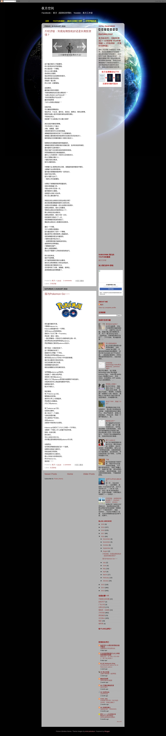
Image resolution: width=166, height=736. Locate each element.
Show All (119, 721)
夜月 (101, 305)
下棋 (107, 459)
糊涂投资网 (104, 679)
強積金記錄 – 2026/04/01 (108, 709)
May (104, 568)
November (106, 542)
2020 (103, 524)
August (105, 551)
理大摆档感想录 (111, 343)
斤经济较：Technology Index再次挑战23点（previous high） (113, 365)
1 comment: (67, 465)
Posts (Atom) (58, 479)
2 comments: (67, 280)
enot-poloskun (90, 731)
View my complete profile (107, 307)
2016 (103, 536)
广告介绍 (102, 604)
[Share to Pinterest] (83, 281)
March (105, 575)
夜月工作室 (102, 260)
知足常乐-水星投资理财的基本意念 (110, 646)
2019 (103, 527)
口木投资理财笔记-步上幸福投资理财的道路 (110, 654)
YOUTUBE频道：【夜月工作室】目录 (67, 21)
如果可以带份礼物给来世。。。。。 (113, 480)
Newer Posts (51, 474)
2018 (103, 530)
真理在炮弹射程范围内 (107, 717)
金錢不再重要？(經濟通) (108, 673)
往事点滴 (102, 607)
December (106, 539)
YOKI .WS (104, 699)
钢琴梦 (101, 624)
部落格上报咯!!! (111, 384)
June (105, 565)
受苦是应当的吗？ (112, 324)
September (107, 548)
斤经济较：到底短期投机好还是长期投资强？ (111, 555)
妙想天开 (102, 602)
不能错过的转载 (104, 599)
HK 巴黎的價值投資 (107, 685)
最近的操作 (104, 687)
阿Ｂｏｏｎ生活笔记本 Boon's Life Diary (108, 714)
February (106, 578)
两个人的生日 (110, 440)
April (104, 571)
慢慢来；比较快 (104, 610)
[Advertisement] (110, 116)
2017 (103, 533)
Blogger (107, 731)
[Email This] (76, 281)
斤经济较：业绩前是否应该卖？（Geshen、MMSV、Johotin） (113, 500)
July (104, 562)
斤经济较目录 (91, 21)
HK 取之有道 (104, 672)
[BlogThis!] (78, 281)
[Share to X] (79, 281)
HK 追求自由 (104, 692)
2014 (103, 587)
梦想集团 (102, 615)
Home (70, 474)
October (106, 545)
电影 (100, 621)
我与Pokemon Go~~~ (57, 293)
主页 (47, 21)
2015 (103, 584)
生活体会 (53, 468)
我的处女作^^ (110, 421)
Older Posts (89, 474)
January (106, 581)
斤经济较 (53, 284)
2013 (103, 590)
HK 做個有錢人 (105, 707)
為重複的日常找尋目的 (107, 648)
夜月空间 (48, 8)
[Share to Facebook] (81, 281)
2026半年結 (104, 694)
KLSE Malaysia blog (107, 663)
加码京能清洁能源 (106, 680)
